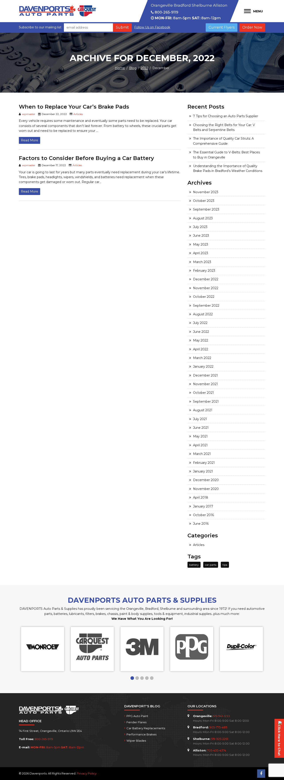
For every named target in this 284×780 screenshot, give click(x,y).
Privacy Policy (87, 773)
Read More (29, 140)
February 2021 (204, 463)
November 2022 (205, 288)
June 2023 (201, 236)
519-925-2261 (219, 739)
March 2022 (202, 358)
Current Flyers (222, 27)
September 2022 (206, 306)
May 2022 (200, 340)
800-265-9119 (166, 12)
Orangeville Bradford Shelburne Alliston (189, 5)
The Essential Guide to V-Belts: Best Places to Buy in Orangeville (226, 154)
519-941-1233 (221, 716)
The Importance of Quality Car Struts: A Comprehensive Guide (223, 140)
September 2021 (206, 402)
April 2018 (200, 497)
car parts (210, 564)
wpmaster (28, 114)
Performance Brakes (141, 734)
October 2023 (203, 201)
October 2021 (203, 393)
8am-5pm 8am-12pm (188, 18)
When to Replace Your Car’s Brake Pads (74, 106)
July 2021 (200, 419)
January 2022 (203, 367)
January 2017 (203, 506)
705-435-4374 (216, 750)
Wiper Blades (136, 740)
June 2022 (201, 332)
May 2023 (200, 244)
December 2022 (205, 279)
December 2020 (206, 480)
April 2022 (200, 349)
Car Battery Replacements (145, 728)
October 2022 (203, 297)
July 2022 (200, 323)
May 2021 (200, 436)
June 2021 (201, 428)
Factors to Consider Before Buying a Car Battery (86, 158)
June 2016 (201, 524)
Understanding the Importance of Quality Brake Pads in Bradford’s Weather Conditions (227, 168)
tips (225, 564)
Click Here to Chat (279, 740)
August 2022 (203, 314)
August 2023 (203, 218)
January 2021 (203, 471)
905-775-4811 (218, 727)
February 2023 (204, 271)
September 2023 (206, 209)
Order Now (252, 27)
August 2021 (202, 410)
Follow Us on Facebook (152, 27)
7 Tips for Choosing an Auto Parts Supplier (225, 116)
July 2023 (200, 227)
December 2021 (205, 375)
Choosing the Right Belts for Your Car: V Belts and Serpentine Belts (224, 127)
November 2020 (206, 489)
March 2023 (202, 262)
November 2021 (205, 384)
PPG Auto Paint (137, 716)
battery (194, 564)
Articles (78, 114)
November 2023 (205, 192)
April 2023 (200, 253)
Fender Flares (136, 722)
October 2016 (203, 515)
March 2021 (202, 454)
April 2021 (200, 445)
